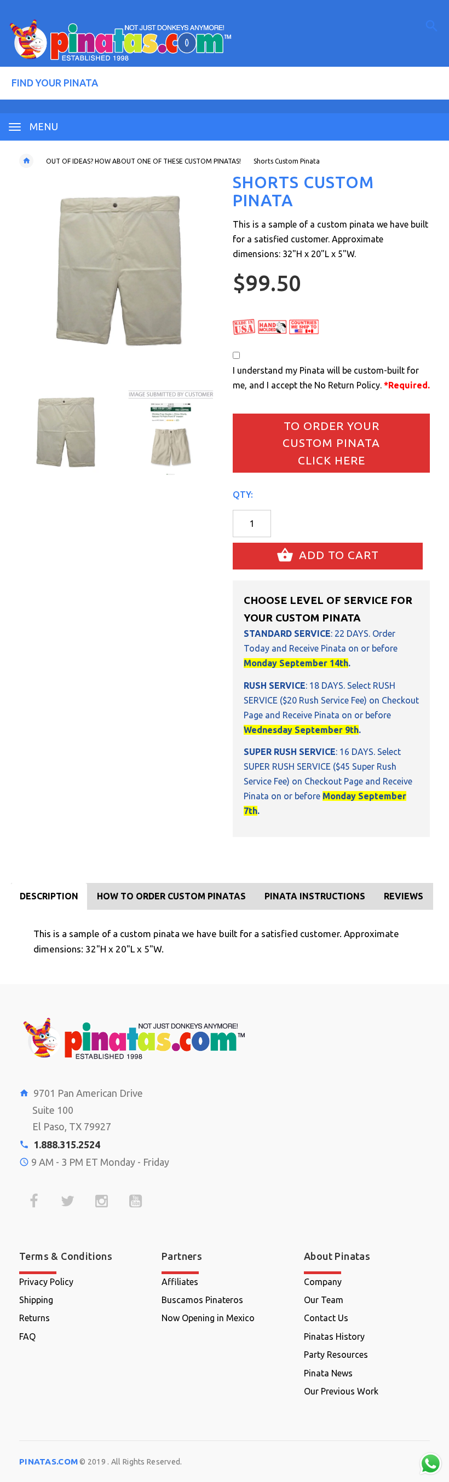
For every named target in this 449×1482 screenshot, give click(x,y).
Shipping (36, 1300)
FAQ (27, 1336)
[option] (65, 433)
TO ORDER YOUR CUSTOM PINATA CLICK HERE (331, 443)
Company (323, 1282)
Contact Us (326, 1318)
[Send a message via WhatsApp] (431, 1464)
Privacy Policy (46, 1282)
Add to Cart (337, 555)
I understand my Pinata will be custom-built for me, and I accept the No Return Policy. (331, 377)
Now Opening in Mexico (208, 1318)
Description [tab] (49, 896)
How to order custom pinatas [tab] (171, 896)
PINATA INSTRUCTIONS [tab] (314, 896)
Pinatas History (334, 1336)
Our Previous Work (341, 1391)
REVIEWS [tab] (403, 896)
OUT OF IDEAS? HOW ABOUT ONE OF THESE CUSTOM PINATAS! (143, 161)
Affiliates (180, 1282)
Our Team (323, 1300)
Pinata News (328, 1373)
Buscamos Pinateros (202, 1300)
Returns (34, 1318)
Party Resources (336, 1354)
